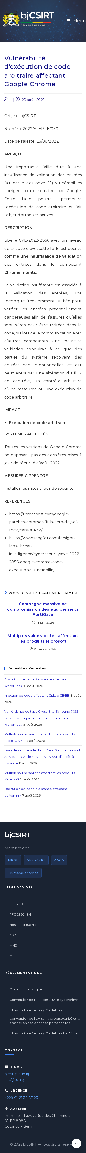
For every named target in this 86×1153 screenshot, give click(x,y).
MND (14, 945)
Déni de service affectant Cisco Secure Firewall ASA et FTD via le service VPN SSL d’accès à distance (42, 756)
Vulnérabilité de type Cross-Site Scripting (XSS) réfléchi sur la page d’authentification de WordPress (42, 717)
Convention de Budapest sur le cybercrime (44, 1000)
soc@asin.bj (15, 1080)
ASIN (13, 935)
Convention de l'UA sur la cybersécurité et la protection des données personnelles (45, 1021)
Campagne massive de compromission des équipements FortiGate (43, 609)
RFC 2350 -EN (20, 914)
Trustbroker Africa (23, 873)
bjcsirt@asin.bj (17, 1074)
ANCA (59, 860)
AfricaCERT (36, 860)
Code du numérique (26, 989)
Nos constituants (23, 925)
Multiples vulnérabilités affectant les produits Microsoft (43, 638)
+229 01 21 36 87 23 (21, 1098)
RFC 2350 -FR (20, 904)
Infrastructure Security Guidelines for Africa (43, 1033)
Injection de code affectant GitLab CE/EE (36, 695)
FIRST (13, 860)
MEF (13, 956)
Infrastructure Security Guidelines (36, 1010)
